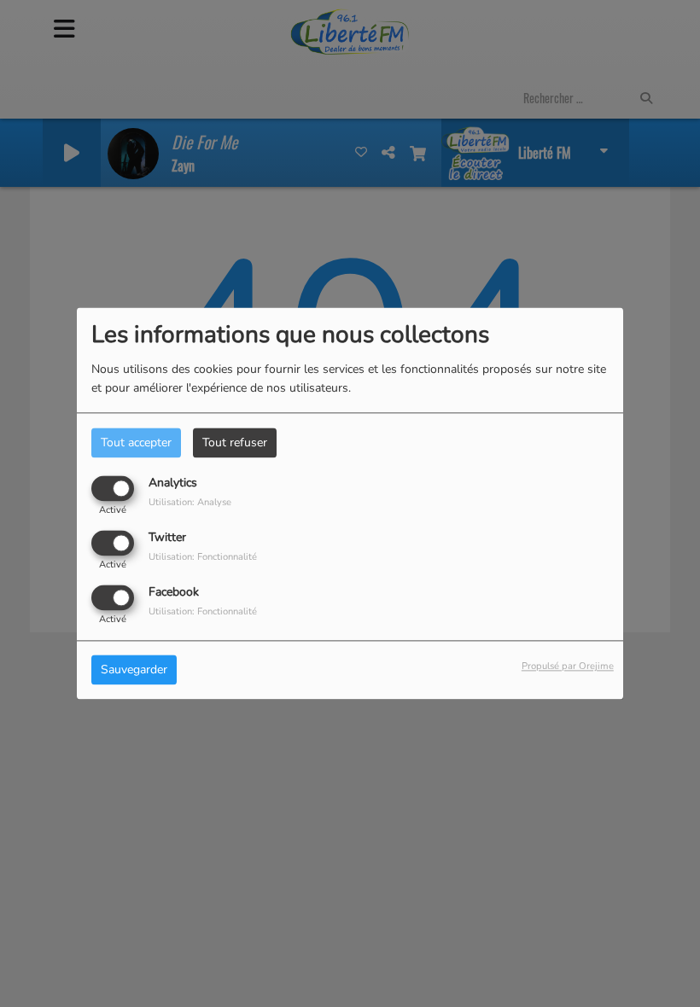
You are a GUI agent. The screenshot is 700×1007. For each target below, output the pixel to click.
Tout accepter (136, 442)
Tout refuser (234, 442)
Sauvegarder (134, 670)
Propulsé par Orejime (568, 667)
